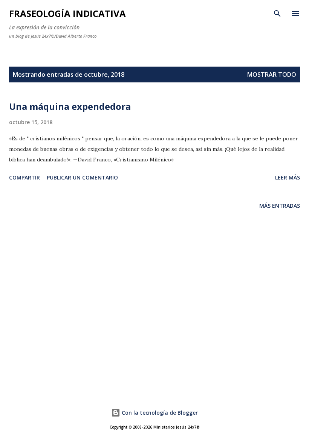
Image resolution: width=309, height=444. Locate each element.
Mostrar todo (271, 74)
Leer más (287, 177)
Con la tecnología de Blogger (159, 412)
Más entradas (279, 205)
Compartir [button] (24, 177)
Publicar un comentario (82, 177)
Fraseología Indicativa (67, 13)
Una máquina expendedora (70, 106)
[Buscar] (277, 13)
